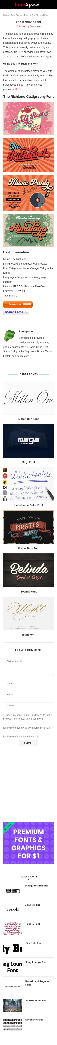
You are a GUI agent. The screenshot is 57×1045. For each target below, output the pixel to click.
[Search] (53, 4)
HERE (18, 89)
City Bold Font (34, 943)
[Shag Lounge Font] (12, 967)
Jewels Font (32, 904)
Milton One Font (28, 419)
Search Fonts (14, 312)
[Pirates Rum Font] (28, 527)
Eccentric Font (34, 1019)
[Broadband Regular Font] (12, 986)
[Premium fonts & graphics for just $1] (28, 824)
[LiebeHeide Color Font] (28, 484)
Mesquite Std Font (36, 885)
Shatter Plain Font (36, 1000)
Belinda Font (28, 591)
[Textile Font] (12, 928)
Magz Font (28, 462)
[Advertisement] (28, 784)
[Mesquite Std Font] (12, 890)
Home (6, 15)
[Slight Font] (28, 613)
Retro (26, 15)
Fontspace (35, 26)
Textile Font (32, 924)
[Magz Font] (28, 441)
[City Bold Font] (12, 948)
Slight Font (28, 634)
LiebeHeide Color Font (28, 505)
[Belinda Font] (28, 570)
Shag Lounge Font (36, 962)
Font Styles (16, 15)
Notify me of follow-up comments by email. (26, 727)
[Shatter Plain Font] (12, 1005)
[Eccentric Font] (12, 1024)
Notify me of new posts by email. (21, 736)
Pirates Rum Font (28, 548)
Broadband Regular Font (37, 983)
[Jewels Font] (12, 909)
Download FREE (20, 304)
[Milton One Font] (28, 398)
